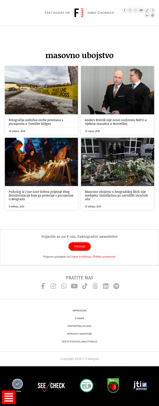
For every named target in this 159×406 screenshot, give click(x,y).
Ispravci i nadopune (79, 334)
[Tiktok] (147, 10)
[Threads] (152, 10)
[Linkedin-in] (147, 15)
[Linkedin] (106, 286)
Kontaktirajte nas (79, 326)
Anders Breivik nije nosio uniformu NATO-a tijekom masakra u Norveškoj (116, 122)
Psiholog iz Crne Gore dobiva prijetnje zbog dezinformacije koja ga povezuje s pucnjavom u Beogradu (41, 195)
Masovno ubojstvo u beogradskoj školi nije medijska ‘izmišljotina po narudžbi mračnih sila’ (116, 195)
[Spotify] (152, 15)
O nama (79, 318)
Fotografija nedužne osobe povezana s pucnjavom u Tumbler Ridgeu (36, 122)
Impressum (79, 310)
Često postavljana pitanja (79, 341)
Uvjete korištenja (81, 256)
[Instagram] (130, 10)
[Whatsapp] (135, 10)
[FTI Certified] (140, 386)
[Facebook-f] (124, 10)
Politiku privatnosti (104, 256)
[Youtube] (141, 10)
